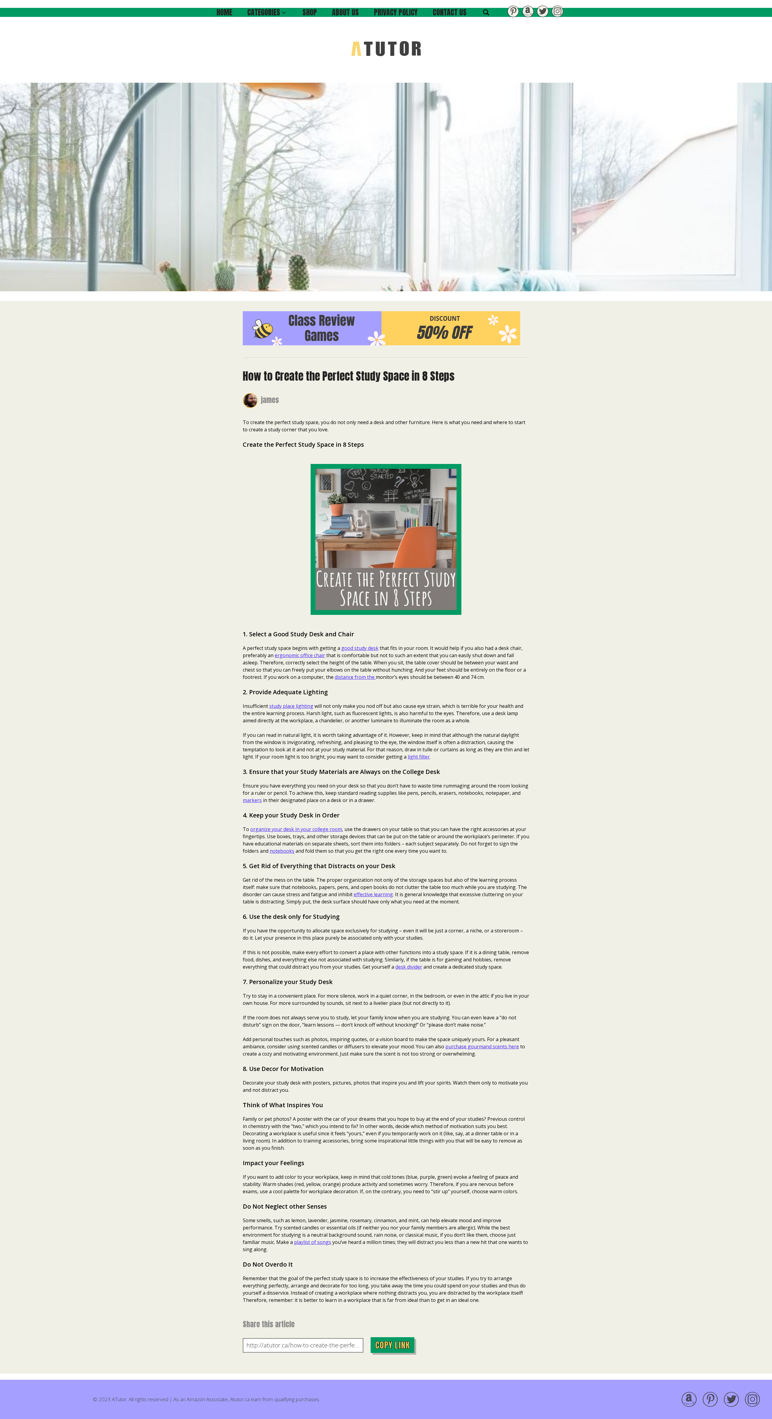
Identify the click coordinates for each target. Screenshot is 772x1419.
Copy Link (392, 1345)
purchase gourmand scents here (482, 1046)
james (270, 400)
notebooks (282, 851)
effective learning (373, 894)
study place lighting (291, 706)
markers (252, 800)
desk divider (408, 967)
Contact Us (450, 12)
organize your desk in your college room (296, 829)
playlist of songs (312, 1242)
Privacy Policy (396, 12)
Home (224, 12)
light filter (419, 756)
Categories (263, 12)
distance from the (355, 677)
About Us (345, 12)
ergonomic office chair (300, 655)
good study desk (359, 648)
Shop (309, 12)
